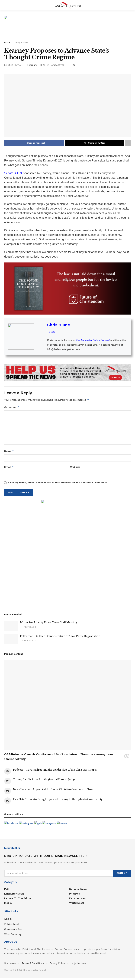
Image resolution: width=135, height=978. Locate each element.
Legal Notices (78, 963)
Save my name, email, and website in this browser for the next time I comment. (58, 482)
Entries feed (11, 924)
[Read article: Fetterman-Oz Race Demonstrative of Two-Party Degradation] (11, 639)
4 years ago (29, 627)
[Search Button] (129, 5)
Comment (11, 407)
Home (7, 42)
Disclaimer (10, 963)
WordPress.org (12, 934)
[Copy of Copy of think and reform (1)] (67, 288)
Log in (8, 918)
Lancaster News (14, 893)
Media (8, 902)
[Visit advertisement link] (67, 372)
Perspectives (21, 42)
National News (78, 889)
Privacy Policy (57, 963)
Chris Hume (14, 65)
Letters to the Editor (17, 898)
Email (9, 466)
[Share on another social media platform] (128, 143)
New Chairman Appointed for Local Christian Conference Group (54, 789)
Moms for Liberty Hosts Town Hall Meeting (48, 622)
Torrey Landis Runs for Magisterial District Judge (44, 779)
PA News (74, 893)
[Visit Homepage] (67, 5)
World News (76, 902)
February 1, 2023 (36, 65)
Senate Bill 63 (13, 173)
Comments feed (13, 929)
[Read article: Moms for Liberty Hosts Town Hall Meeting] (11, 626)
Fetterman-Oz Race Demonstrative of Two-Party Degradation (60, 636)
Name (9, 451)
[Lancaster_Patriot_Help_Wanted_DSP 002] (67, 552)
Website (75, 467)
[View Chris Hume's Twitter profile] (41, 337)
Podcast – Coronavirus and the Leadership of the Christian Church (55, 769)
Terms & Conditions (33, 963)
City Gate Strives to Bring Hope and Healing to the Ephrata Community (57, 799)
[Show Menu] (5, 5)
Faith (7, 889)
